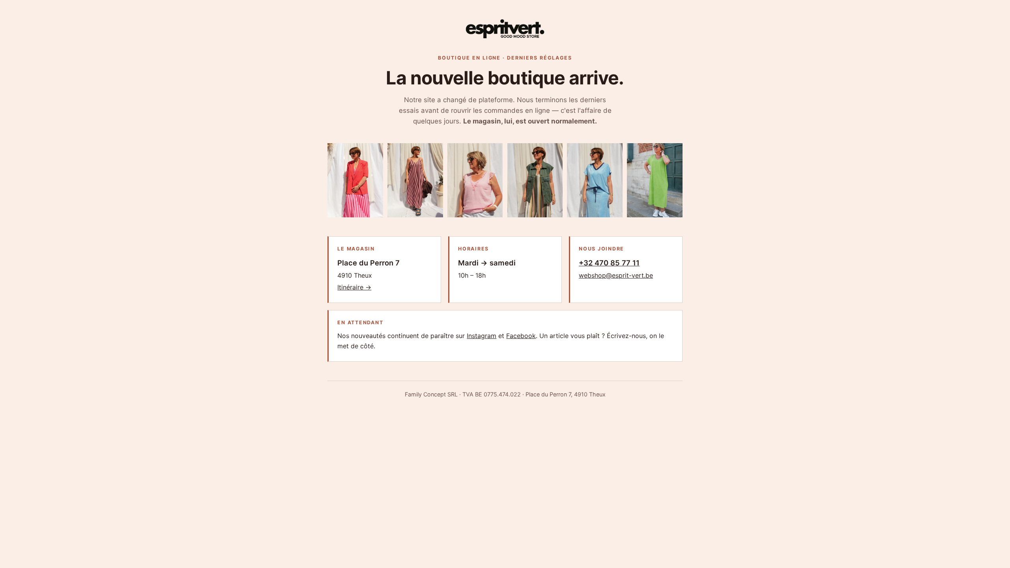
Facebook (521, 336)
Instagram (481, 336)
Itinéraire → (354, 287)
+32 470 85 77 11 (609, 262)
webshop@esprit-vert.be (616, 275)
